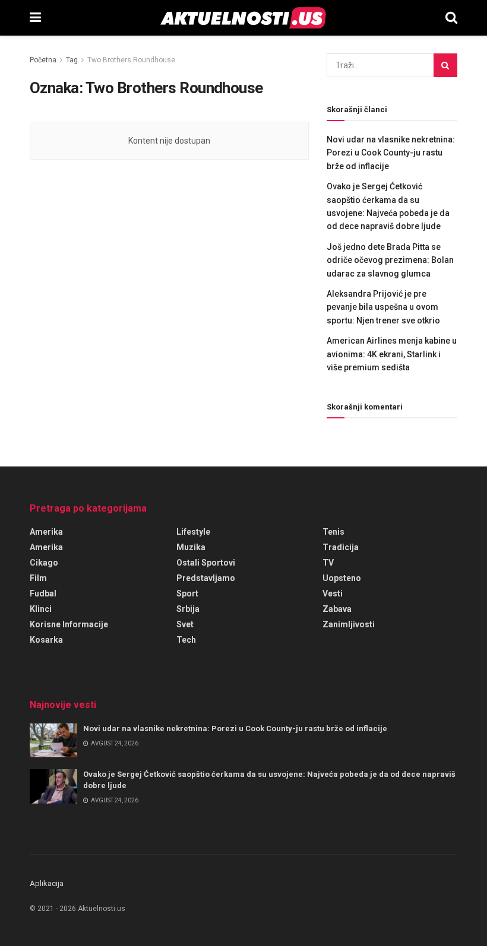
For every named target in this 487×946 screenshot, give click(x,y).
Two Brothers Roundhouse (131, 60)
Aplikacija (47, 883)
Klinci (41, 609)
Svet (185, 624)
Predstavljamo (205, 578)
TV (328, 562)
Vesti (332, 593)
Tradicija (340, 547)
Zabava (337, 609)
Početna (43, 60)
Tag (72, 60)
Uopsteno (341, 578)
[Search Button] (451, 18)
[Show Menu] (35, 18)
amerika (46, 547)
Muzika (190, 547)
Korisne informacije (69, 624)
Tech (186, 640)
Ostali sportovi (205, 562)
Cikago (44, 562)
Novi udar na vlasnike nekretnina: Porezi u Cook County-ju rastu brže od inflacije (391, 153)
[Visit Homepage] (243, 17)
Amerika (46, 532)
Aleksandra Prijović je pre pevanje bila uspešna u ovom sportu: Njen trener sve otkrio (383, 307)
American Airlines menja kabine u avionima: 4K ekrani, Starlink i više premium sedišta (392, 354)
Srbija (188, 609)
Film (38, 578)
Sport (187, 593)
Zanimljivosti (348, 624)
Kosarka (46, 640)
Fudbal (43, 593)
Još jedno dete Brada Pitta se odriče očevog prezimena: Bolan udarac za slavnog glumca (390, 260)
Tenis (333, 532)
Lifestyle (193, 532)
